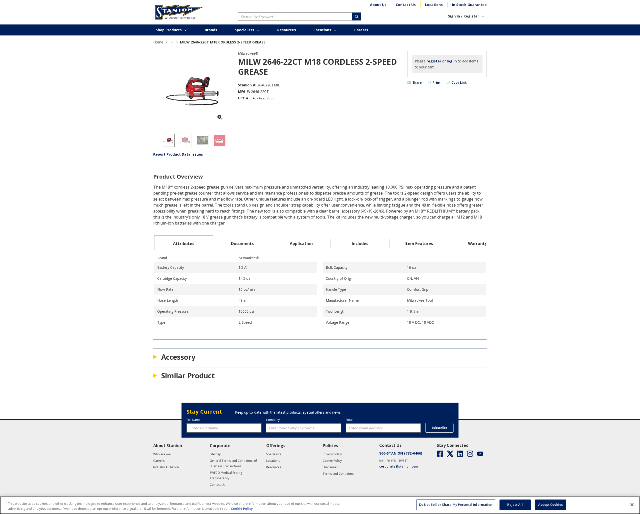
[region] (320, 505)
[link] (171, 42)
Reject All (514, 504)
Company (273, 419)
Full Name (193, 419)
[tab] (183, 242)
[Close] (632, 504)
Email (349, 419)
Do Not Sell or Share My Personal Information (455, 504)
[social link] (440, 453)
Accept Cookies (550, 504)
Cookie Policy (242, 508)
